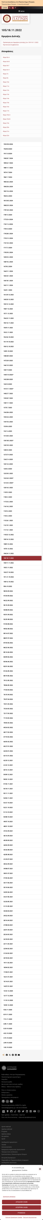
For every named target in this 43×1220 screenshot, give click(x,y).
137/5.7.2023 (8, 407)
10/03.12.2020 (8, 1005)
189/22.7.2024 (8, 163)
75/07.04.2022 (8, 699)
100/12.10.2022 (9, 582)
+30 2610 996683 (21, 1107)
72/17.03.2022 (8, 713)
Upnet (3, 1139)
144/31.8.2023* (9, 375)
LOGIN (5, 8)
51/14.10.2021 (8, 812)
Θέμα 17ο (6, 111)
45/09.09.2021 (8, 840)
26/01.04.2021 (8, 930)
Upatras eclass (6, 1134)
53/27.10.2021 (8, 803)
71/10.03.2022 (8, 718)
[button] (40, 1169)
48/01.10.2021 (8, 826)
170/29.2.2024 (8, 252)
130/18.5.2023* (9, 440)
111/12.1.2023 (8, 530)
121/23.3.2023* (9, 483)
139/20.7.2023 (8, 398)
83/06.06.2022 (8, 661)
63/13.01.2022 (8, 756)
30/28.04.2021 (8, 911)
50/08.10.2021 (8, 817)
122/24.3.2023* (9, 478)
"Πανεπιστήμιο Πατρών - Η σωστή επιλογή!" (15, 4)
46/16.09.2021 (8, 836)
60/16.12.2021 (8, 770)
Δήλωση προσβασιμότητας (27, 1117)
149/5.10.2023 (8, 351)
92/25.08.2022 (8, 619)
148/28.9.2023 (8, 356)
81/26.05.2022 (8, 671)
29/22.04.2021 (8, 915)
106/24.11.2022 (9, 553)
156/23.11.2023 (9, 318)
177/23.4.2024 (8, 219)
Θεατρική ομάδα (7, 1082)
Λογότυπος (14, 1115)
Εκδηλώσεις (6, 1092)
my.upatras (5, 1136)
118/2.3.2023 (8, 497)
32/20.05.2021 (8, 901)
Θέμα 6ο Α (6, 70)
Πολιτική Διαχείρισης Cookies (14, 1217)
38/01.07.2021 (8, 873)
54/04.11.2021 (8, 798)
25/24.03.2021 (8, 934)
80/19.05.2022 (8, 676)
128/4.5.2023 (8, 450)
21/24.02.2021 (8, 953)
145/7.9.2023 (8, 370)
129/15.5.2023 (8, 445)
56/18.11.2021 (8, 788)
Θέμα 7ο (5, 74)
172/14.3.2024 (8, 243)
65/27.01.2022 (8, 746)
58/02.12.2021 (8, 779)
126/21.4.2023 (8, 459)
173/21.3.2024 (8, 238)
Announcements (7, 1147)
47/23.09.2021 (8, 831)
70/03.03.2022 (8, 723)
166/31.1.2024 (8, 271)
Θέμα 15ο (6, 102)
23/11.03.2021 (8, 944)
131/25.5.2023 (8, 436)
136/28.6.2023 (8, 412)
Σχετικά (22, 1115)
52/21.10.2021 (8, 807)
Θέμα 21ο (6, 131)
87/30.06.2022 (8, 643)
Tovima (4, 1144)
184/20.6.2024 (8, 186)
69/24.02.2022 (8, 727)
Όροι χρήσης (6, 1115)
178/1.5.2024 (8, 215)
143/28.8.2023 (8, 379)
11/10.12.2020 (8, 1000)
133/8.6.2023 (8, 426)
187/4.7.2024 (8, 172)
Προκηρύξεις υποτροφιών (10, 1097)
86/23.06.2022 (8, 647)
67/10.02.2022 (8, 737)
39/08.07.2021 (8, 868)
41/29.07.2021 (8, 859)
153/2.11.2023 (8, 332)
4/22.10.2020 (8, 1033)
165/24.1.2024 (8, 276)
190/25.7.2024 (8, 158)
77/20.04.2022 (8, 690)
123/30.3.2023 (8, 473)
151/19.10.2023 (9, 342)
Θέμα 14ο (6, 98)
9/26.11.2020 (8, 1010)
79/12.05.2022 (8, 680)
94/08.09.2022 (8, 610)
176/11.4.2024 (8, 224)
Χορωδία (4, 1079)
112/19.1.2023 (8, 525)
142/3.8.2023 (8, 384)
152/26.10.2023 (9, 337)
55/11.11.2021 (8, 793)
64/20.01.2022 (8, 751)
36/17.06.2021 (8, 883)
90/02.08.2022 (8, 629)
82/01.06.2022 (8, 666)
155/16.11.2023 (9, 323)
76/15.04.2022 (8, 694)
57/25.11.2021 (8, 784)
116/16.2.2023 (8, 506)
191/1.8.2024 (8, 153)
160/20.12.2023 (9, 299)
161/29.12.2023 (9, 295)
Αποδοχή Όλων (21, 1202)
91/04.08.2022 (8, 624)
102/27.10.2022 (9, 572)
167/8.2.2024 (8, 266)
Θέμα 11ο (6, 86)
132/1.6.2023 (8, 431)
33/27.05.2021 (8, 897)
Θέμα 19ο (6, 123)
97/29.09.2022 (8, 596)
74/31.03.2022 (8, 704)
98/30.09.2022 (8, 591)
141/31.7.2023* (9, 389)
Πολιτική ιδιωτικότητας (30, 1217)
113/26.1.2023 (8, 520)
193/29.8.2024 (8, 144)
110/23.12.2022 (9, 534)
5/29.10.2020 (8, 1028)
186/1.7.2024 (8, 177)
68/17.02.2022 (8, 732)
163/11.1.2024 (8, 285)
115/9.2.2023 (8, 511)
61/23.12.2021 (8, 765)
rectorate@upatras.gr (8, 1107)
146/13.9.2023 (8, 365)
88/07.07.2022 (8, 638)
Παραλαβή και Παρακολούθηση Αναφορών (15, 1160)
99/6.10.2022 (8, 586)
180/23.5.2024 (8, 205)
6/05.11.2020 (8, 1024)
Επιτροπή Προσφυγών (9, 1157)
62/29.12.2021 (8, 760)
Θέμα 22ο (6, 135)
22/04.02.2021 (8, 948)
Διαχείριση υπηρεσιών (9, 1196)
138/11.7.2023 (8, 403)
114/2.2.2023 (8, 516)
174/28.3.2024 (8, 233)
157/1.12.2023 (8, 313)
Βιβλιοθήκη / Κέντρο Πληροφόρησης (13, 1074)
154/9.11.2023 (8, 327)
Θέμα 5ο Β (6, 61)
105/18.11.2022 (9, 558)
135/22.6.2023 (8, 417)
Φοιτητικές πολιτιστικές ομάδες (12, 1084)
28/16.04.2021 (8, 920)
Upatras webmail (7, 1129)
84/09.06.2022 (8, 657)
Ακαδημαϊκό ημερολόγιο (9, 1142)
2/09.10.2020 (8, 1043)
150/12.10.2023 (9, 346)
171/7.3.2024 (8, 247)
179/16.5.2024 (8, 210)
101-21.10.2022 (9, 577)
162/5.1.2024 (8, 290)
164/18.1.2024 (8, 280)
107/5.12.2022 (8, 549)
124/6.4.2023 (8, 469)
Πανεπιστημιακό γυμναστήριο (11, 1077)
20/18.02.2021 (8, 958)
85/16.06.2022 (8, 652)
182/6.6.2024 (8, 196)
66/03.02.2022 (8, 741)
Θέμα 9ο (5, 78)
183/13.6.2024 (8, 191)
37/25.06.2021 (8, 878)
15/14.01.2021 (8, 981)
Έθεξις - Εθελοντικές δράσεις (11, 1086)
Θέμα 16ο (6, 106)
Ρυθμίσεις (21, 1213)
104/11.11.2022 (9, 563)
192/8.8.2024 (8, 149)
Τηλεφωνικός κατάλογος (10, 1152)
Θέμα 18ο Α (6, 115)
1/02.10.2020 (8, 1047)
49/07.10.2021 (8, 821)
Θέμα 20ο (6, 127)
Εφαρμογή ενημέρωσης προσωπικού (13, 1149)
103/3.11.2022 (8, 567)
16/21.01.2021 (8, 977)
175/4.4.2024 (8, 229)
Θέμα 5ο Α (6, 57)
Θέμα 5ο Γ (6, 65)
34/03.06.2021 (8, 892)
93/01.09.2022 (8, 614)
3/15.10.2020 (8, 1038)
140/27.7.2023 (8, 393)
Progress (4, 1131)
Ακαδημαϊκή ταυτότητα (9, 1162)
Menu (22, 11)
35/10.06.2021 (8, 887)
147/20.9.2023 (8, 360)
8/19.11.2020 (8, 1014)
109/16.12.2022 (9, 539)
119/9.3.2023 (8, 492)
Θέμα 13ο (6, 94)
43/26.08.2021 (8, 850)
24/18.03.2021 (8, 939)
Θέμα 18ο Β (6, 119)
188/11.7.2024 (8, 168)
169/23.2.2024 (8, 257)
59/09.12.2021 (8, 774)
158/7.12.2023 (8, 309)
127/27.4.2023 (8, 454)
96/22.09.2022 (8, 600)
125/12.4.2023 (8, 464)
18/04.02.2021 (8, 967)
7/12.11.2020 (8, 1019)
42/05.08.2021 (8, 854)
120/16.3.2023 (8, 487)
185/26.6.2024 (8, 182)
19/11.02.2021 (8, 963)
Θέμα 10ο (6, 82)
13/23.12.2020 (8, 991)
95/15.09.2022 (8, 605)
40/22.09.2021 (8, 864)
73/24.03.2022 (8, 708)
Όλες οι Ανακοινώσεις (9, 1090)
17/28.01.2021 (8, 972)
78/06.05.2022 (8, 685)
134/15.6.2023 (8, 422)
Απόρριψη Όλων (22, 1207)
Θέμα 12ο (6, 90)
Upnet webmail (6, 1126)
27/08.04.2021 (8, 925)
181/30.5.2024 (8, 200)
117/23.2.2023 (8, 501)
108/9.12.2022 (8, 544)
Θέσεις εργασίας (7, 1095)
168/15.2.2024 (8, 262)
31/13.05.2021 (8, 906)
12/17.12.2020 (8, 995)
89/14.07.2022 (8, 633)
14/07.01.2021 (8, 986)
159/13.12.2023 (9, 304)
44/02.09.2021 (8, 845)
